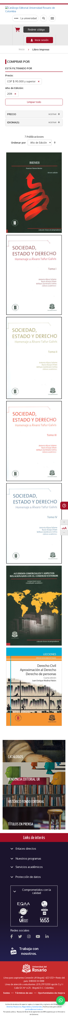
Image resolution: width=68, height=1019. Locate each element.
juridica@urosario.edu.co (34, 1009)
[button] (34, 175)
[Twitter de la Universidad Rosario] (20, 936)
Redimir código (36, 29)
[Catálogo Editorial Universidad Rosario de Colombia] (34, 9)
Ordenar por (18, 142)
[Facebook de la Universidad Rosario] (11, 936)
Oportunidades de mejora (51, 993)
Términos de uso (24, 993)
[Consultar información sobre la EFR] (23, 912)
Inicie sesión (40, 40)
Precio (11, 114)
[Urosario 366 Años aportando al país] (44, 920)
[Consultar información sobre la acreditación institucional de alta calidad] (44, 904)
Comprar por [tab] (18, 61)
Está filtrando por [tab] (18, 68)
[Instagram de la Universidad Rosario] (29, 936)
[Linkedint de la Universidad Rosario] (47, 936)
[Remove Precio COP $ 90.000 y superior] (39, 82)
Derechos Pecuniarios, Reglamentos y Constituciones (24, 1007)
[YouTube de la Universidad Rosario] (38, 936)
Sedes (6, 993)
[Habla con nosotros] (60, 1000)
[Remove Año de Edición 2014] (15, 94)
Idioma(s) (13, 122)
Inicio (22, 49)
